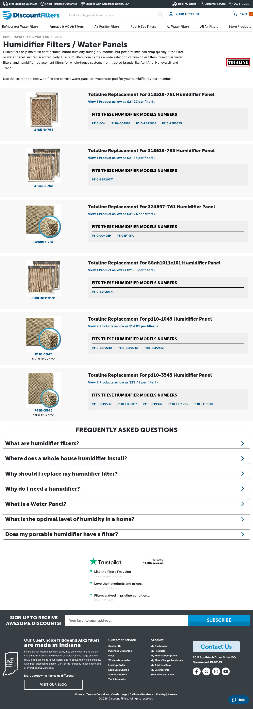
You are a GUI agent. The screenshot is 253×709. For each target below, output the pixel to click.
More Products (240, 26)
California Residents (141, 694)
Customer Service (215, 3)
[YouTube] (226, 671)
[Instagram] (216, 671)
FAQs (111, 655)
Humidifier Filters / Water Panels (31, 36)
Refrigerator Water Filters (20, 26)
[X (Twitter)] (206, 671)
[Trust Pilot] (105, 561)
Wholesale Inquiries (119, 660)
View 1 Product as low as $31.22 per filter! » (122, 102)
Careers (172, 694)
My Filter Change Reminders (167, 660)
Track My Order (187, 3)
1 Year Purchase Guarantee (61, 3)
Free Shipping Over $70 (23, 3)
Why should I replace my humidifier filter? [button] (61, 473)
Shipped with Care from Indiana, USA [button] (107, 3)
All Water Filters (178, 26)
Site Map (160, 694)
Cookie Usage (119, 694)
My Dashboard (159, 646)
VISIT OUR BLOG (53, 684)
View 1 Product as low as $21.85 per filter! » (122, 158)
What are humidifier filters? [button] (42, 443)
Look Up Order (116, 665)
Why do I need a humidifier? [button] (42, 488)
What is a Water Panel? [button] (35, 504)
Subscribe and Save (162, 674)
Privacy (79, 694)
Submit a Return (117, 674)
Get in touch (241, 4)
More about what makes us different (48, 675)
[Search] (161, 15)
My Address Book (161, 665)
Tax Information (117, 679)
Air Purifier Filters (106, 26)
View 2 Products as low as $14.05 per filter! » (123, 326)
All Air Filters (209, 26)
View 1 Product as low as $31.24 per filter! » (122, 214)
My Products (158, 650)
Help (241, 700)
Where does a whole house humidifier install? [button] (66, 458)
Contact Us (114, 646)
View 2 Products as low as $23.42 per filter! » (123, 382)
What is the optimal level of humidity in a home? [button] (69, 519)
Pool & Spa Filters (143, 26)
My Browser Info (160, 669)
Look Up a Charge (118, 669)
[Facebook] (197, 671)
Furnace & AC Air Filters (66, 26)
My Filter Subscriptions (164, 655)
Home (6, 36)
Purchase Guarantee (120, 650)
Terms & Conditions (97, 694)
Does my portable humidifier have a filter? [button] (61, 534)
